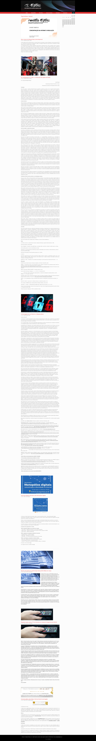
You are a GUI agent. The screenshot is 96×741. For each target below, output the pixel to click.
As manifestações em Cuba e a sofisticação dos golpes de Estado (35, 77)
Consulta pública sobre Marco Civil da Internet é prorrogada (34, 699)
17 (21, 463)
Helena (31, 78)
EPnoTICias (41, 12)
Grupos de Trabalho (49, 12)
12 (21, 449)
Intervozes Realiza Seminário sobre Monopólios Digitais (33, 495)
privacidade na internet (52, 720)
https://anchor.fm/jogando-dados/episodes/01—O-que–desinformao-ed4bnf (41, 453)
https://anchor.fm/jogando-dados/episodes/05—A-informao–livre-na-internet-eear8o (46, 436)
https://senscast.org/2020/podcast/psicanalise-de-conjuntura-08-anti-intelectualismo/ (33, 461)
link (34, 544)
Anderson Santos (30, 700)
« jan (63, 26)
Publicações (58, 12)
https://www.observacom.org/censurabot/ (27, 444)
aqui (31, 51)
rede (43, 718)
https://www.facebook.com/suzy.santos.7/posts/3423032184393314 (31, 470)
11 (21, 446)
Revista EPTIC (33, 12)
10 (21, 443)
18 (21, 466)
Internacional (65, 12)
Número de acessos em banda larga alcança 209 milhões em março (36, 570)
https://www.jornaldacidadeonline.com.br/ (49, 429)
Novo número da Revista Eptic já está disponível (31, 39)
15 (21, 457)
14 (21, 456)
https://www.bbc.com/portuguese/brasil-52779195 (28, 464)
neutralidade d (40, 718)
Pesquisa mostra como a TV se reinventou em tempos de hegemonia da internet (39, 622)
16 (21, 459)
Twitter (44, 671)
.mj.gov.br (39, 715)
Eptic (31, 40)
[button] (73, 13)
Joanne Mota (30, 571)
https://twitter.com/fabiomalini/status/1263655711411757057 (31, 457)
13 (21, 452)
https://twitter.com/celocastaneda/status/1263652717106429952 (31, 456)
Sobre (27, 12)
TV (40, 647)
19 (21, 470)
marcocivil (36, 715)
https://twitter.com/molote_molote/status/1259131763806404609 (34, 445)
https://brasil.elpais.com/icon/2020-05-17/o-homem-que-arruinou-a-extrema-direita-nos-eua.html (35, 423)
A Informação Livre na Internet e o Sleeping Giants (32, 314)
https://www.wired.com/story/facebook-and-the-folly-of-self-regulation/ (31, 447)
